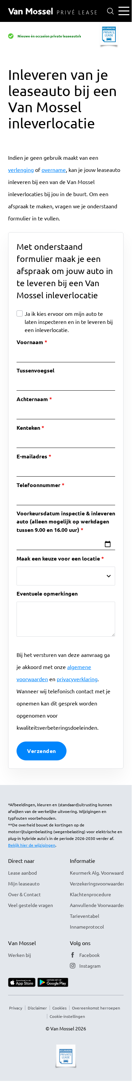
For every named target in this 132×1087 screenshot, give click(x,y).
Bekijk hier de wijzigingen (31, 845)
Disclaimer (37, 1007)
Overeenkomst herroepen (96, 1007)
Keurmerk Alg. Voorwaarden (97, 873)
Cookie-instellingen (67, 1016)
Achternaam (32, 398)
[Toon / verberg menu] (124, 11)
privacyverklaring (77, 678)
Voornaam (30, 341)
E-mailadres (32, 456)
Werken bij (19, 955)
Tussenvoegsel (35, 370)
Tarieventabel (84, 916)
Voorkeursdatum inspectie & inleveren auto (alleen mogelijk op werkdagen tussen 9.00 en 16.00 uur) (66, 521)
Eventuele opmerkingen (47, 593)
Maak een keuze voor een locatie (58, 558)
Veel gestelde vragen (30, 905)
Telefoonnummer (38, 484)
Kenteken (28, 427)
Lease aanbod (22, 873)
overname (54, 169)
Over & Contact (24, 894)
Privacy (15, 1007)
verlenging (21, 169)
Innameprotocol (87, 927)
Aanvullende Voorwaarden (97, 905)
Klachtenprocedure (90, 894)
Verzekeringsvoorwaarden (97, 883)
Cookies (59, 1007)
